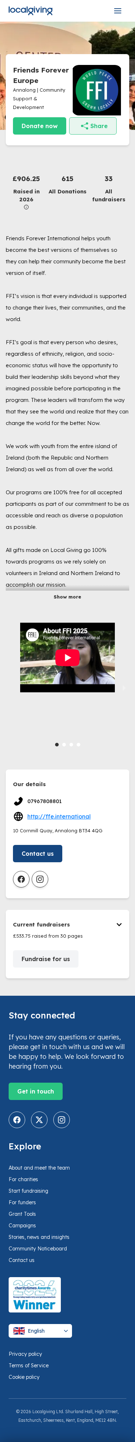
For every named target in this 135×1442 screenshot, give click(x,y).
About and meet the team (39, 1168)
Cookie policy (24, 1377)
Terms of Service (29, 1365)
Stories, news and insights (39, 1237)
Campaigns (22, 1225)
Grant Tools (22, 1214)
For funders (22, 1202)
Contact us (38, 853)
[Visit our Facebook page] (17, 1120)
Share (99, 126)
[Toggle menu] (117, 10)
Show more (67, 597)
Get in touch (35, 1091)
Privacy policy (25, 1354)
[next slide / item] (124, 687)
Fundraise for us (46, 959)
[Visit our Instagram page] (61, 1120)
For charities (23, 1179)
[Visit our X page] (39, 1120)
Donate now (40, 126)
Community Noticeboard (38, 1248)
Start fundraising (28, 1191)
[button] (26, 192)
